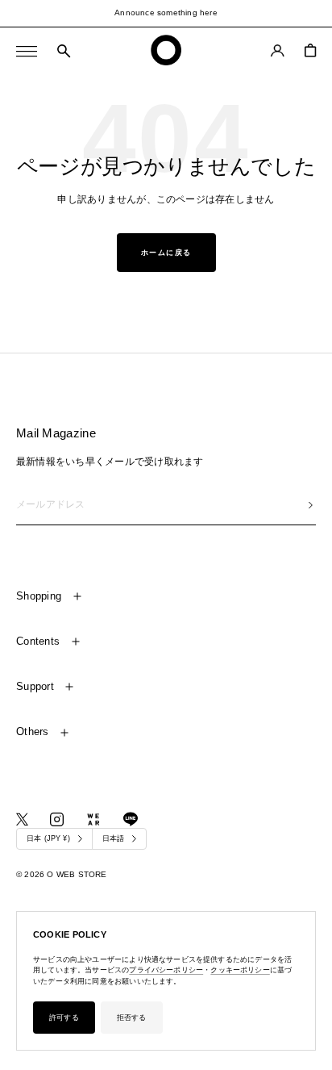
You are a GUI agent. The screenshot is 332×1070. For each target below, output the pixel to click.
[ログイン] (277, 50)
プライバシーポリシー (166, 970)
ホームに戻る (166, 253)
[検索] (63, 51)
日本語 (113, 838)
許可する (64, 1018)
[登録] (311, 504)
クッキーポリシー (239, 970)
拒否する (132, 1018)
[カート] (310, 50)
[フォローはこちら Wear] (93, 819)
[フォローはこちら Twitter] (22, 819)
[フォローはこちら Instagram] (57, 819)
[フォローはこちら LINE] (130, 819)
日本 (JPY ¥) (48, 838)
